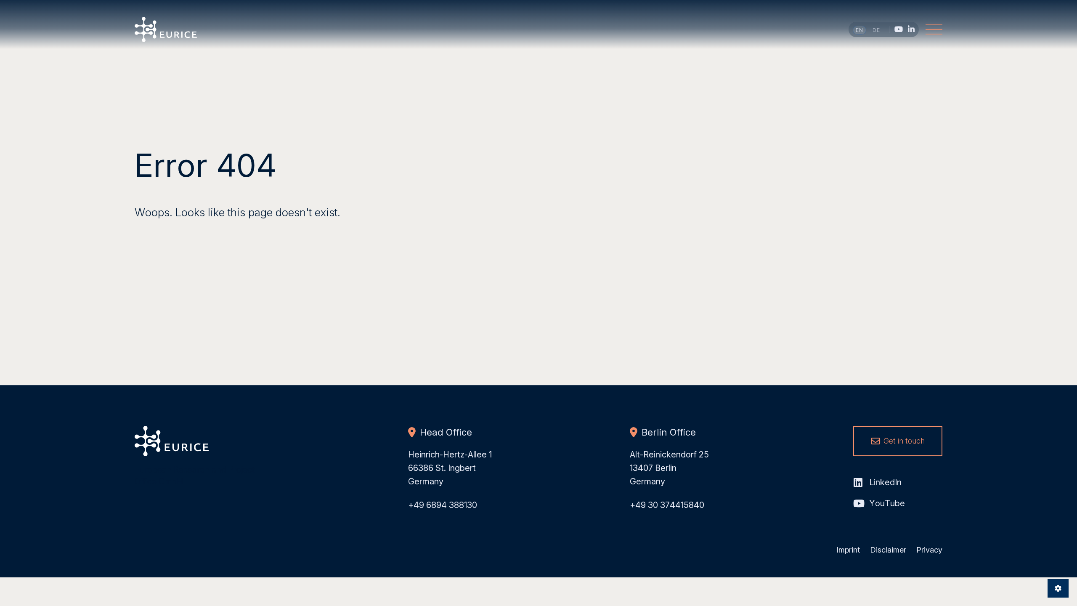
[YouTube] (898, 29)
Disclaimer (888, 549)
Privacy (929, 549)
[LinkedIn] (911, 29)
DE (877, 30)
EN (860, 30)
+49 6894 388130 (442, 505)
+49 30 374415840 (667, 505)
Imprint (848, 549)
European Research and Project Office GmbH (166, 29)
